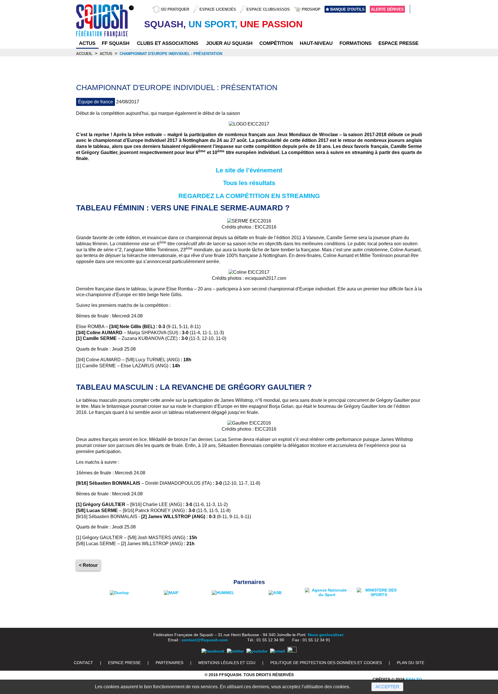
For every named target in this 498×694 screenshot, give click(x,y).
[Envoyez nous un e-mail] (277, 651)
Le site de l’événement (249, 170)
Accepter (387, 686)
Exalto (414, 679)
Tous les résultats (249, 183)
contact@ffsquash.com (205, 640)
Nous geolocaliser (326, 634)
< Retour (88, 565)
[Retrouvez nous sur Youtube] (256, 651)
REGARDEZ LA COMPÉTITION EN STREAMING (249, 195)
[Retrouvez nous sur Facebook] (213, 651)
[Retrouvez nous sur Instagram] (292, 651)
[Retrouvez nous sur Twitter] (235, 651)
